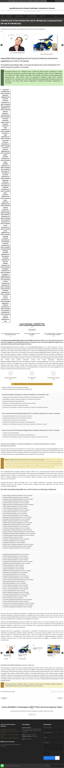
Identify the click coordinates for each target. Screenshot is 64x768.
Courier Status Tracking (51, 655)
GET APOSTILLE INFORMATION (17, 53)
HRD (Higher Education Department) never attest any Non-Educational (24, 459)
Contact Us (32, 714)
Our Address (32, 329)
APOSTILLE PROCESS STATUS (38, 648)
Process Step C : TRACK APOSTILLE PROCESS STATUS (9, 735)
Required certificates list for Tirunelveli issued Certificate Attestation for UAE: (33, 384)
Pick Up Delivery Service (46, 54)
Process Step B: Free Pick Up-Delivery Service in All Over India (10, 732)
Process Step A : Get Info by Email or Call (9, 729)
